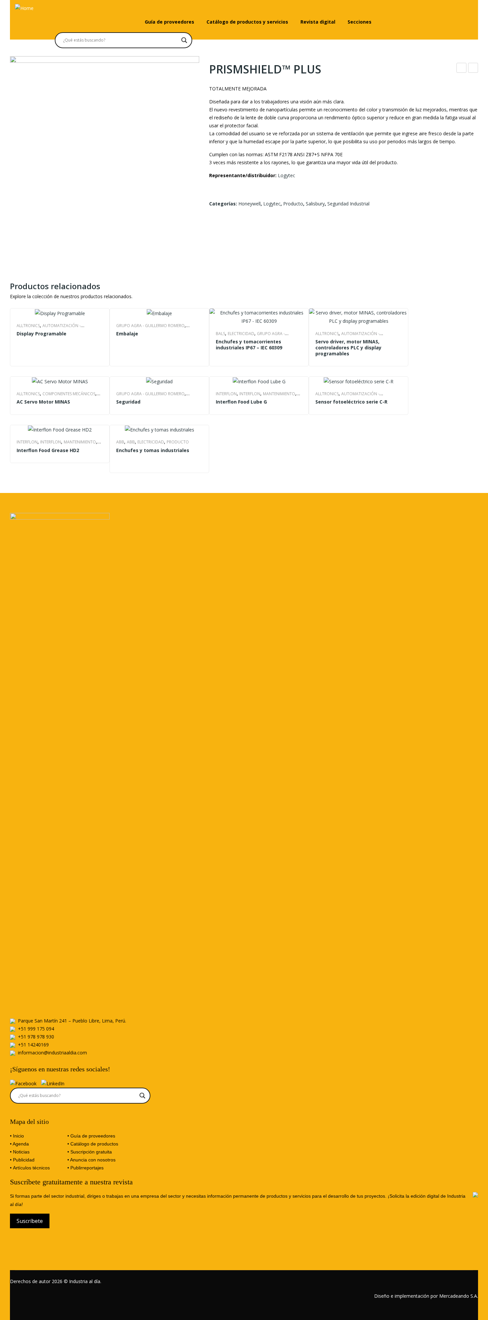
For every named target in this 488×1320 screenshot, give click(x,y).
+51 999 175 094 (36, 1028)
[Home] (24, 7)
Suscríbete (30, 1221)
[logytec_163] (104, 151)
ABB (120, 442)
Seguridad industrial (348, 203)
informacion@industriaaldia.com (52, 1052)
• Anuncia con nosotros (91, 1159)
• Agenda (19, 1143)
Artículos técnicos (31, 1167)
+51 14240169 (33, 1044)
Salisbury (315, 203)
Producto (293, 203)
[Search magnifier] (184, 40)
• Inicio (17, 1136)
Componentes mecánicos (68, 394)
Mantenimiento (279, 394)
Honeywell (249, 203)
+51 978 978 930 (36, 1036)
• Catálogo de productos (92, 1143)
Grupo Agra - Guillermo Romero (150, 325)
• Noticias (20, 1151)
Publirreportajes (87, 1167)
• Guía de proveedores (91, 1136)
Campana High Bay (473, 68)
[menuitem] (169, 22)
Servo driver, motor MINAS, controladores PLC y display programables (348, 348)
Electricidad (241, 333)
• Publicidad (22, 1159)
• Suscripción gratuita (89, 1151)
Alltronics (28, 325)
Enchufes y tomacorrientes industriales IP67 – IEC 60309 (249, 345)
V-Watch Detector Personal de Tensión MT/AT (461, 68)
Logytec (286, 175)
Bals (220, 333)
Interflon (226, 394)
